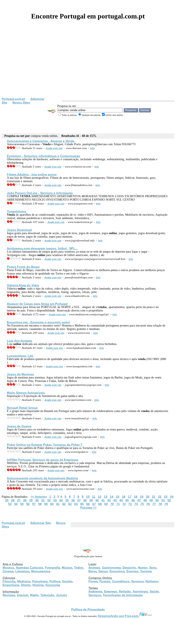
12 (99, 496)
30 (37, 500)
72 (124, 504)
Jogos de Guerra (19, 426)
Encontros (117, 571)
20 (147, 496)
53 (10, 504)
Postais (104, 581)
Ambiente (95, 591)
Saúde (154, 591)
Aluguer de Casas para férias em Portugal (37, 303)
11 (93, 496)
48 (145, 500)
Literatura (22, 571)
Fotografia (52, 567)
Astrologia (140, 591)
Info (92, 148)
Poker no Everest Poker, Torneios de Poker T (44, 444)
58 (40, 504)
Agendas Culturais (29, 567)
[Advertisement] (88, 65)
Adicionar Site (40, 523)
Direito (26, 585)
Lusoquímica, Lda (20, 355)
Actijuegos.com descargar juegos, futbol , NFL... (42, 248)
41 (103, 500)
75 (142, 504)
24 (171, 496)
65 (82, 504)
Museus (8, 567)
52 (169, 500)
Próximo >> (88, 507)
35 (67, 500)
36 (73, 500)
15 (117, 496)
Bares (92, 571)
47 (139, 500)
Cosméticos (120, 581)
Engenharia (11, 585)
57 (34, 504)
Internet (22, 595)
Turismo (146, 571)
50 (157, 500)
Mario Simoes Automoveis (26, 392)
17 (129, 496)
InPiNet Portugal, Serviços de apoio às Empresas (42, 459)
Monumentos (40, 571)
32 (49, 500)
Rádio (34, 595)
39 (91, 500)
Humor (142, 567)
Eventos (132, 571)
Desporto (129, 567)
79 (166, 504)
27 (19, 500)
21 (153, 496)
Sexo (152, 567)
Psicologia (40, 581)
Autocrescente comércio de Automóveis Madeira (42, 478)
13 (105, 496)
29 (31, 500)
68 (100, 504)
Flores (93, 581)
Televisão (47, 595)
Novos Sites (21, 102)
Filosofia (9, 581)
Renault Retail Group (22, 407)
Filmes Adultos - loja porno (32, 174)
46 (133, 500)
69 (106, 504)
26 (13, 500)
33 (55, 500)
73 (130, 504)
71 (118, 504)
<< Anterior (39, 496)
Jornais (61, 595)
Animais (94, 567)
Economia (53, 585)
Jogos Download (19, 230)
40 (97, 500)
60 (52, 504)
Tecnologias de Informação (123, 595)
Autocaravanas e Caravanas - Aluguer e (40, 141)
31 (43, 500)
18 (135, 496)
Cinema (8, 571)
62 (64, 504)
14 (111, 496)
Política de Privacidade (88, 609)
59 (46, 504)
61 (58, 504)
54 (16, 504)
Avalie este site (54, 148)
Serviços (137, 581)
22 (159, 496)
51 (163, 500)
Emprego (110, 591)
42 (109, 500)
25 (7, 500)
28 (25, 500)
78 (160, 504)
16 (123, 496)
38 (85, 500)
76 (148, 504)
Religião (125, 591)
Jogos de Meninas (20, 374)
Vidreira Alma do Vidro (23, 285)
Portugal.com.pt (13, 99)
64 (76, 504)
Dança (103, 571)
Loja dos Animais (19, 340)
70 (112, 504)
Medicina (23, 581)
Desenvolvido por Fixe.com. (118, 616)
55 (22, 504)
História (38, 585)
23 (165, 496)
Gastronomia (111, 567)
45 (127, 500)
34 (61, 500)
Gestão (67, 581)
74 (136, 504)
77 (154, 504)
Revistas (9, 595)
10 (88, 496)
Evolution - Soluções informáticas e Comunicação (43, 156)
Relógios (152, 581)
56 (28, 504)
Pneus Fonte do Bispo (23, 267)
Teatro (78, 567)
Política (54, 581)
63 (70, 504)
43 (115, 500)
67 (94, 504)
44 (121, 500)
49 (151, 500)
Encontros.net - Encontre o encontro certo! (38, 322)
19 (141, 496)
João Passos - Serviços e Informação (40, 193)
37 (79, 500)
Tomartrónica (16, 211)
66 (88, 504)
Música (67, 567)
